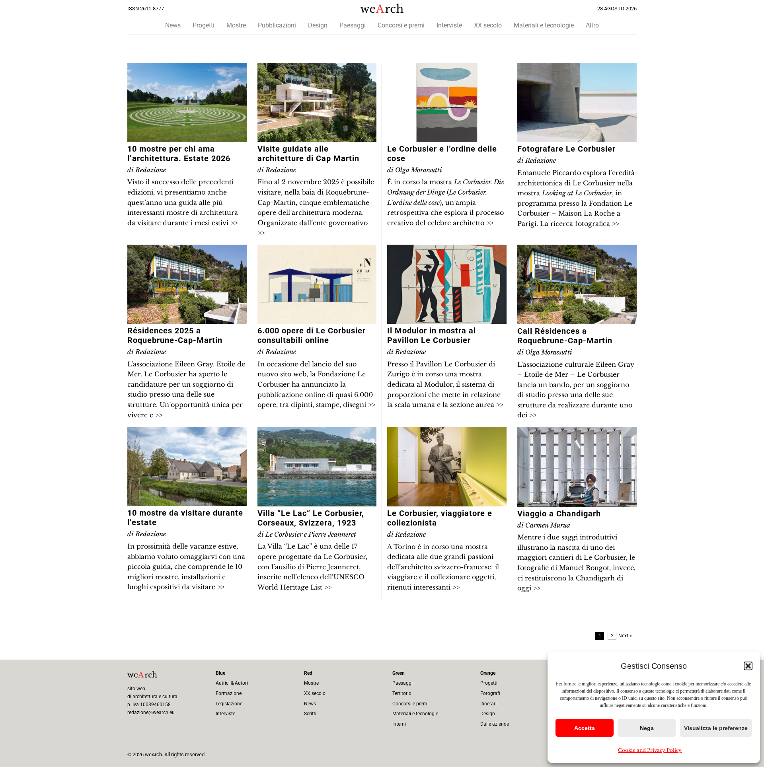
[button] (748, 666)
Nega (647, 728)
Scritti (310, 713)
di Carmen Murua (543, 525)
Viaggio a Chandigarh (559, 513)
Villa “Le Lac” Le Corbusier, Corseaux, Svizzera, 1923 (310, 518)
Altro (592, 25)
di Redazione (146, 170)
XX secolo (488, 25)
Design (317, 25)
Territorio (401, 693)
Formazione (229, 693)
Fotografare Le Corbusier (566, 149)
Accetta (584, 728)
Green (398, 673)
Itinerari (488, 704)
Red (308, 673)
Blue (220, 673)
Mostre (236, 25)
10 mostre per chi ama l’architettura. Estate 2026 (178, 153)
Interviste (449, 25)
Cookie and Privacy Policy (650, 750)
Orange (487, 673)
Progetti (203, 25)
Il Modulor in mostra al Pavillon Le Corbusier (431, 335)
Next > (625, 636)
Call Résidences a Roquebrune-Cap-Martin (564, 335)
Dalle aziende (494, 724)
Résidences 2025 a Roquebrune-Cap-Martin (174, 335)
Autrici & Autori (232, 683)
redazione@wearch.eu (151, 712)
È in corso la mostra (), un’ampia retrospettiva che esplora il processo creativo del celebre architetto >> (445, 202)
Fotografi (490, 693)
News (173, 25)
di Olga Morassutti (414, 170)
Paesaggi (352, 25)
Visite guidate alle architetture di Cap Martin (308, 153)
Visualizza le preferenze (716, 728)
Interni (399, 724)
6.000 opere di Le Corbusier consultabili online (311, 335)
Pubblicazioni (277, 25)
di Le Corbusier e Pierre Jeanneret (306, 534)
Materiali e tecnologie (544, 25)
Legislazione (229, 704)
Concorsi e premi (401, 25)
